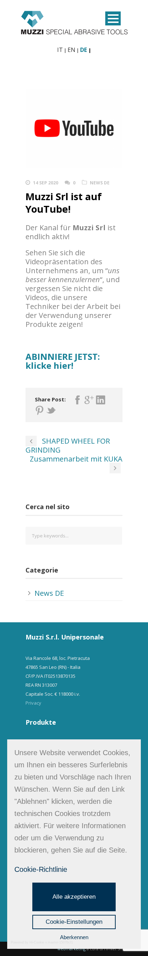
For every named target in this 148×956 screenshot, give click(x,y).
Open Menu (113, 18)
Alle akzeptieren (74, 896)
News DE (100, 183)
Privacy (33, 703)
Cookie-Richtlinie (40, 869)
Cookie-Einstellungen (74, 921)
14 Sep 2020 (45, 183)
